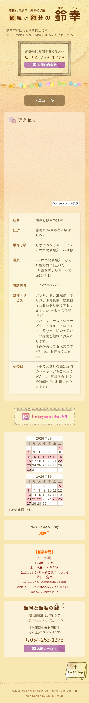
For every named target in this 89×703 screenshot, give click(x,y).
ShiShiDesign (55, 696)
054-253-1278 (47, 57)
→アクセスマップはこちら (44, 620)
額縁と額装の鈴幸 (33, 690)
